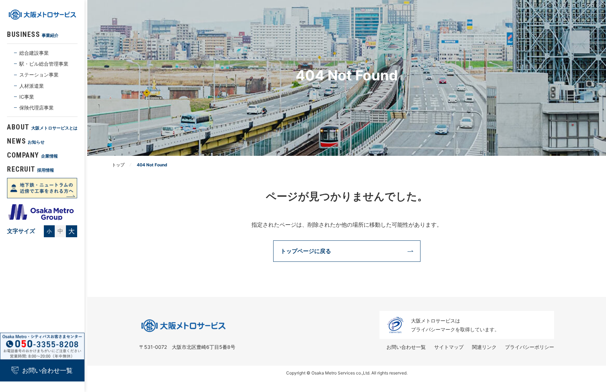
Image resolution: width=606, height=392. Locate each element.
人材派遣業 (31, 86)
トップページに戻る (306, 250)
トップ (118, 164)
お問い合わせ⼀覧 (406, 347)
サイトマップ (449, 347)
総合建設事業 (34, 53)
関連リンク (484, 347)
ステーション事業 (39, 75)
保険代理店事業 (36, 108)
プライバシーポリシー (529, 347)
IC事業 (26, 97)
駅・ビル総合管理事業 (43, 64)
